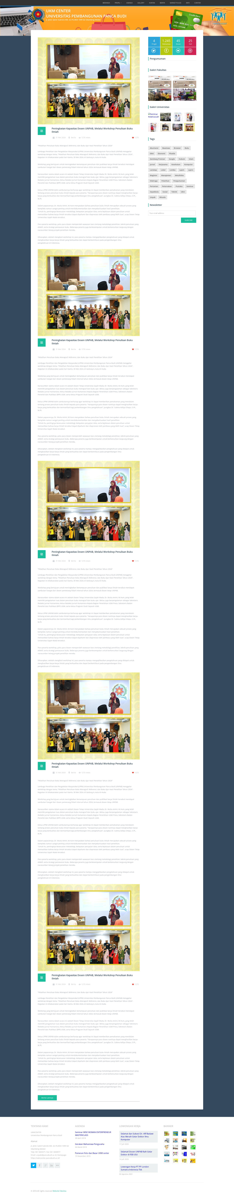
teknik (174, 192)
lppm (181, 170)
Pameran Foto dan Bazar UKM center (92, 1153)
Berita (162, 3)
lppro (190, 170)
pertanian (154, 186)
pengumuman (179, 181)
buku (187, 148)
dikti (152, 153)
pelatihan (165, 181)
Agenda (129, 3)
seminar (189, 186)
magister (153, 175)
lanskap (153, 170)
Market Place (175, 3)
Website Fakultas (59, 1191)
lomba (172, 170)
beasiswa (166, 148)
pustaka (179, 186)
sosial (165, 192)
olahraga (153, 181)
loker (163, 170)
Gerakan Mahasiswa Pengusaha (89, 1144)
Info (188, 3)
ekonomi (161, 153)
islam (191, 159)
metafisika (179, 175)
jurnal (152, 164)
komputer (188, 164)
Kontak (152, 3)
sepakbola (154, 192)
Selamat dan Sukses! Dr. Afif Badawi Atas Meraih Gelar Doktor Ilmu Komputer (137, 1136)
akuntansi (154, 148)
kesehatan (175, 164)
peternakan (167, 186)
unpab (152, 197)
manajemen (166, 175)
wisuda (162, 197)
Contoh (197, 3)
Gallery (140, 3)
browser (177, 148)
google (172, 159)
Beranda (106, 3)
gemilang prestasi (157, 159)
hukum (182, 159)
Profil (117, 3)
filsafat (172, 153)
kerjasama (163, 164)
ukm (183, 192)
